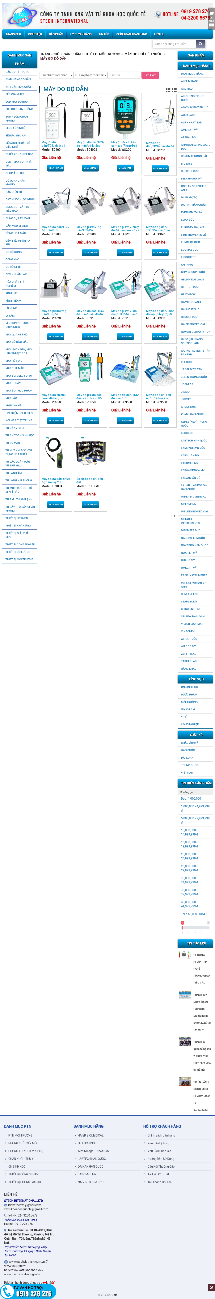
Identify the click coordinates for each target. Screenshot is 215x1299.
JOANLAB (187, 384)
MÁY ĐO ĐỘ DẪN (53, 58)
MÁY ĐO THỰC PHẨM (18, 390)
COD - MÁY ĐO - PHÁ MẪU (18, 163)
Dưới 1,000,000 (191, 798)
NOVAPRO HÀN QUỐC (194, 545)
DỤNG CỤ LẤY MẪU (17, 218)
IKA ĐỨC (186, 362)
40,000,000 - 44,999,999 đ (189, 904)
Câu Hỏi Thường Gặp (161, 1166)
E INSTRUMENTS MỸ (193, 234)
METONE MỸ (188, 504)
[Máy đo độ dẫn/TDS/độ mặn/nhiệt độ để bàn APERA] (90, 285)
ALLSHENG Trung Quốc (192, 98)
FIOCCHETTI (189, 257)
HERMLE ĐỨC (189, 316)
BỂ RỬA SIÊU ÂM (15, 135)
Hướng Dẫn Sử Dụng (161, 1158)
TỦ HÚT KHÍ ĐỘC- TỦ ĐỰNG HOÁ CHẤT (18, 452)
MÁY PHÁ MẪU (14, 368)
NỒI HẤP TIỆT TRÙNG (18, 420)
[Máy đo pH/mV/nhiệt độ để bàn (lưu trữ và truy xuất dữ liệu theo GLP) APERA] (125, 201)
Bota (114, 1295)
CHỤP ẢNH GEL (15, 173)
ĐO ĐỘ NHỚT (13, 266)
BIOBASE (186, 163)
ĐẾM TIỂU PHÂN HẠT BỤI (18, 242)
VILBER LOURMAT (192, 623)
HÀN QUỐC (188, 750)
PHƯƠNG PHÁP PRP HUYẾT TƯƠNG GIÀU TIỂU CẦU (201, 968)
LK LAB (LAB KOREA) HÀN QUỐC (194, 487)
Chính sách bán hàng (161, 1135)
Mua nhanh (56, 168)
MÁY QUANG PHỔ (16, 334)
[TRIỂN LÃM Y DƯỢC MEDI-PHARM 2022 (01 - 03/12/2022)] (185, 1081)
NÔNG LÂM (188, 709)
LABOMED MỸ (189, 463)
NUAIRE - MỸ (189, 552)
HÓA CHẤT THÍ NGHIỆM (14, 283)
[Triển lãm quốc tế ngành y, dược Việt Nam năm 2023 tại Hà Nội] (185, 1041)
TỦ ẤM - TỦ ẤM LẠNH (18, 499)
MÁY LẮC (11, 398)
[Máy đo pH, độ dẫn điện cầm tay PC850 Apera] (90, 369)
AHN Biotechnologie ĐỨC (195, 146)
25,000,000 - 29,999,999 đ (189, 868)
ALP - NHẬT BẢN (191, 122)
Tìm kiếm (150, 75)
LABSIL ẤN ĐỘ (190, 455)
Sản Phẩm (72, 54)
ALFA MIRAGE (189, 81)
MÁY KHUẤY (13, 383)
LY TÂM (9, 315)
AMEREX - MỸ (189, 129)
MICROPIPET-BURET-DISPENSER (18, 325)
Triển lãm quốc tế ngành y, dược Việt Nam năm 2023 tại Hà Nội (202, 1055)
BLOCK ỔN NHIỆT (16, 128)
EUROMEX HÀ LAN (192, 227)
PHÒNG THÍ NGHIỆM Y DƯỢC (26, 1151)
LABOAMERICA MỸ (193, 470)
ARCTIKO (187, 88)
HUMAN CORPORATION (195, 331)
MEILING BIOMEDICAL (194, 511)
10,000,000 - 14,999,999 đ (189, 832)
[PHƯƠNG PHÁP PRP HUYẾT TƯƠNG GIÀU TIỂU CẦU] (185, 954)
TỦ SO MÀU (12, 442)
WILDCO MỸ (188, 646)
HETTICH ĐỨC (190, 286)
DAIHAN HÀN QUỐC (193, 204)
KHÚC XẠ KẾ (13, 405)
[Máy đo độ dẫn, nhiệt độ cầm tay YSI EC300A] (55, 453)
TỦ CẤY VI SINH (15, 428)
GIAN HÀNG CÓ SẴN (18, 79)
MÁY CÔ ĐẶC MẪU (17, 341)
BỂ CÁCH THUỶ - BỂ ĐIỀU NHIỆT (17, 144)
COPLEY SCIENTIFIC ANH (193, 188)
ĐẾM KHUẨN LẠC (16, 274)
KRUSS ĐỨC (188, 406)
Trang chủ (49, 54)
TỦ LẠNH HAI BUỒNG (18, 480)
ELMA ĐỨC (187, 219)
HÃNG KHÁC (189, 668)
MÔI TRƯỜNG (189, 702)
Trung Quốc (189, 765)
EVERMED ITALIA (191, 212)
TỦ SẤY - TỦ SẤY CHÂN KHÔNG (20, 508)
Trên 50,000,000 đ (193, 914)
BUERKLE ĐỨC (190, 171)
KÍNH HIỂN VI (13, 300)
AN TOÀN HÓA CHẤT (18, 86)
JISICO (185, 391)
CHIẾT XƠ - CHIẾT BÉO (19, 154)
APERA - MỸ (188, 137)
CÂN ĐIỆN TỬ (13, 192)
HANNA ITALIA (190, 309)
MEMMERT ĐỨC (191, 530)
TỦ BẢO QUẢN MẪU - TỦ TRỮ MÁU (18, 463)
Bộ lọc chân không (19, 109)
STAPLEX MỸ (189, 601)
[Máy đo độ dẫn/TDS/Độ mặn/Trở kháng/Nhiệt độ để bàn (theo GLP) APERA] (55, 201)
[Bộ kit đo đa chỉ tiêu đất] (90, 453)
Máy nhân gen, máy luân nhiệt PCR (18, 351)
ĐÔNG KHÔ (12, 259)
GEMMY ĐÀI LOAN (192, 279)
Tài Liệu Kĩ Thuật (158, 1174)
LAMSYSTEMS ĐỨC (193, 447)
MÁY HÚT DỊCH (14, 360)
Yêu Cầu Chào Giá (159, 1151)
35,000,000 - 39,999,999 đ (189, 892)
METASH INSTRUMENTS (190, 521)
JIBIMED (186, 399)
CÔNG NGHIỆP (190, 724)
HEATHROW (188, 294)
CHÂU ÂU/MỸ (189, 742)
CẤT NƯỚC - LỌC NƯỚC (20, 199)
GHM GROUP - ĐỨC (193, 272)
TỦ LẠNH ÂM (13, 473)
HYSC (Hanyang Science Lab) (192, 341)
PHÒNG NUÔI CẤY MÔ (22, 1143)
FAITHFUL (187, 264)
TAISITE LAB (189, 661)
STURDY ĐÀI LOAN (193, 616)
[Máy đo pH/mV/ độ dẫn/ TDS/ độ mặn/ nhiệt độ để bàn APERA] (125, 285)
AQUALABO (188, 115)
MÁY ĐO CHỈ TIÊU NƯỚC (144, 54)
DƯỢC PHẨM (189, 694)
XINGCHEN (187, 631)
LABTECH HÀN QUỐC (194, 440)
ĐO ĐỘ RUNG (13, 252)
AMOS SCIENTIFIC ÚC (194, 107)
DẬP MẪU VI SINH (16, 225)
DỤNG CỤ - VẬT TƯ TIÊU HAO (17, 208)
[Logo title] (107, 16)
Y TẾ (183, 717)
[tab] (195, 792)
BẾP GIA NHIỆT (14, 94)
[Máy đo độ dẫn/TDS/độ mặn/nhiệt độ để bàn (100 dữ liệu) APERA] (160, 285)
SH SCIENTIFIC (190, 608)
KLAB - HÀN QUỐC (192, 414)
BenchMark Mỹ (191, 178)
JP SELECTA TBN (191, 369)
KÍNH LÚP (11, 293)
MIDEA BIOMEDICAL (193, 496)
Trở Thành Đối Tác (160, 1182)
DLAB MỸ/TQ (189, 197)
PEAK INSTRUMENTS (194, 575)
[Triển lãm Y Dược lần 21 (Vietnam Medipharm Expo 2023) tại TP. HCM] (185, 994)
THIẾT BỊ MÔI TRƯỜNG (19, 559)
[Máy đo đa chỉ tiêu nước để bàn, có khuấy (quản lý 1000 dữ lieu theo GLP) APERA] (160, 369)
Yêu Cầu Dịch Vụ (158, 1143)
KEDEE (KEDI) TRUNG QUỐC (194, 423)
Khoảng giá (186, 792)
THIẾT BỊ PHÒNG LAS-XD (24, 1182)
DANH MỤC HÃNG (192, 73)
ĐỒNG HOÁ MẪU (15, 233)
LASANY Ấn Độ (190, 477)
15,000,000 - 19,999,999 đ (189, 844)
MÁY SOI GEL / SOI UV (19, 375)
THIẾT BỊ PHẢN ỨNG (18, 525)
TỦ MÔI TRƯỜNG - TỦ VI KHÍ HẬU (18, 490)
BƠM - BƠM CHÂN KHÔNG (16, 118)
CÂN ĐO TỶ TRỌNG (17, 71)
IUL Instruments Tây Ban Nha (195, 352)
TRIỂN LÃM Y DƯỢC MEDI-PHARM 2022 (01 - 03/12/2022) (201, 1095)
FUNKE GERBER (190, 242)
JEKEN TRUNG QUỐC (194, 376)
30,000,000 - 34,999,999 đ (189, 880)
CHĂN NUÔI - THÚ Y (21, 1158)
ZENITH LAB (188, 653)
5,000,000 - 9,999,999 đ (195, 820)
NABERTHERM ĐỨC (193, 538)
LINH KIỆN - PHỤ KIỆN (19, 413)
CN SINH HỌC (189, 687)
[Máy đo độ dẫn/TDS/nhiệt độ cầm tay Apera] (55, 116)
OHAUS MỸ (188, 560)
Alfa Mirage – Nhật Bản (93, 1151)
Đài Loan (187, 757)
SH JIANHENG (189, 594)
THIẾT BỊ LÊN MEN (16, 518)
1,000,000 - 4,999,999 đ (195, 808)
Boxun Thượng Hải (194, 156)
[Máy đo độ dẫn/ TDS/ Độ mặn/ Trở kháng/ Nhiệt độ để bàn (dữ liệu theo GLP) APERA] (160, 201)
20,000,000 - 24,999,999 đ (189, 856)
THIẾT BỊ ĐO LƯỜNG (17, 552)
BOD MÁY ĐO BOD (16, 101)
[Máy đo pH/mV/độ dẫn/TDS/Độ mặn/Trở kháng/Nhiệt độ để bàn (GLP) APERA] (90, 201)
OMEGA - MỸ (189, 567)
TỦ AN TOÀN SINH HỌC (20, 435)
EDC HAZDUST (190, 249)
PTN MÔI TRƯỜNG (20, 1135)
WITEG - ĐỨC (189, 638)
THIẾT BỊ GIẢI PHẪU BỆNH (17, 535)
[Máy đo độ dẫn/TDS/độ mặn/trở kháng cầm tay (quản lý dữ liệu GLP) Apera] (90, 116)
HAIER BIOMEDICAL (193, 324)
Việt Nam (187, 772)
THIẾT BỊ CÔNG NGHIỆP (20, 544)
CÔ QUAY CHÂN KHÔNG (15, 182)
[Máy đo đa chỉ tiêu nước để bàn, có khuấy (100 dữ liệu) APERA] (55, 369)
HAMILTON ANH (191, 302)
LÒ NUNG (11, 308)
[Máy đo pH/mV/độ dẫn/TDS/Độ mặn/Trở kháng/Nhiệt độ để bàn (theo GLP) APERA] (55, 285)
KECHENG (187, 433)
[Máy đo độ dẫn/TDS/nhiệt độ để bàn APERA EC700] (160, 117)
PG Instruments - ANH (193, 584)
